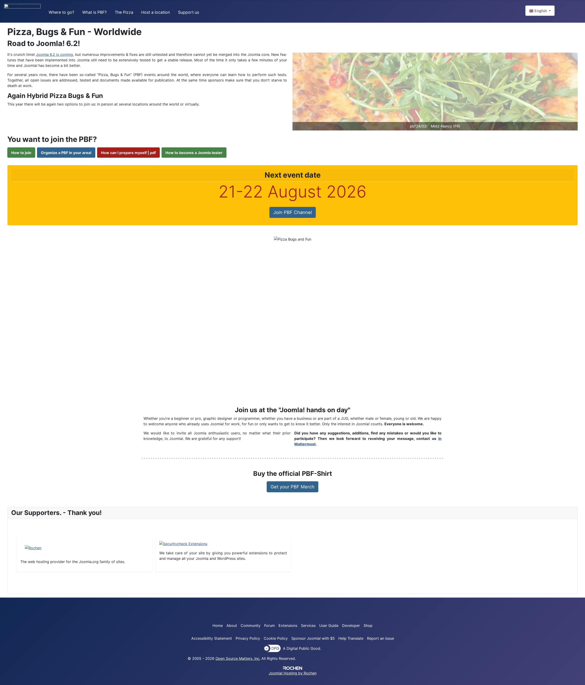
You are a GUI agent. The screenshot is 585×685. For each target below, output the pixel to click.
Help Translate (350, 638)
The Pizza (124, 12)
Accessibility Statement (211, 638)
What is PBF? (94, 12)
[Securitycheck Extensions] (183, 543)
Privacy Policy (248, 638)
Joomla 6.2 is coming (54, 54)
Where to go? (61, 12)
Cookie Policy (276, 638)
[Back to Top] (579, 679)
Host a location (155, 12)
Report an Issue (380, 638)
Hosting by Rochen (292, 673)
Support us (188, 12)
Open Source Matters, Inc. (237, 658)
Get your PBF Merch (292, 487)
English (540, 10)
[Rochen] (33, 547)
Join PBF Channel (292, 212)
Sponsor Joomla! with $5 (313, 638)
